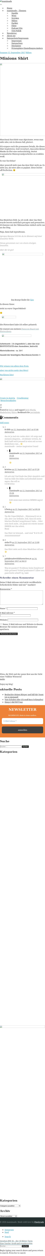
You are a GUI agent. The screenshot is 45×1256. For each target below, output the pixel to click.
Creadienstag (22, 398)
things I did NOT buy (14, 702)
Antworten (9, 432)
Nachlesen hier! (7, 375)
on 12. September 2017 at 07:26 (25, 469)
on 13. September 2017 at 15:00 (25, 542)
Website (3, 620)
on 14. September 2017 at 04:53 (21, 559)
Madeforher (5, 412)
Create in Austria (7, 398)
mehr (2, 679)
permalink (35, 412)
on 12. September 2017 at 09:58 (26, 509)
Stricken (15, 18)
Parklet (15, 23)
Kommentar (6, 589)
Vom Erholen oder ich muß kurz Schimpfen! (24, 699)
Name (3, 608)
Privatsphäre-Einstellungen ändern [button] (27, 48)
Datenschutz (17, 43)
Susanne (4, 52)
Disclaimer (16, 45)
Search (8, 1236)
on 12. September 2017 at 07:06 (24, 429)
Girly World (30, 410)
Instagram (9, 1230)
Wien (14, 15)
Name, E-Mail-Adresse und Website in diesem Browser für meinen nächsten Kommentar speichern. (21, 627)
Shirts (14, 412)
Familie (15, 13)
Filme (14, 25)
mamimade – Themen (16, 10)
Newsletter (12, 33)
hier (32, 300)
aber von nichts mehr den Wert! (14, 370)
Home (9, 8)
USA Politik (16, 30)
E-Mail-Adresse (7, 613)
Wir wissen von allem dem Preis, (14, 366)
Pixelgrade (39, 1222)
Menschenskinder (8, 400)
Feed (7, 1232)
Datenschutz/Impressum (17, 38)
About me (11, 35)
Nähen (14, 20)
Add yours (4, 422)
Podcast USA (17, 28)
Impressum (17, 40)
